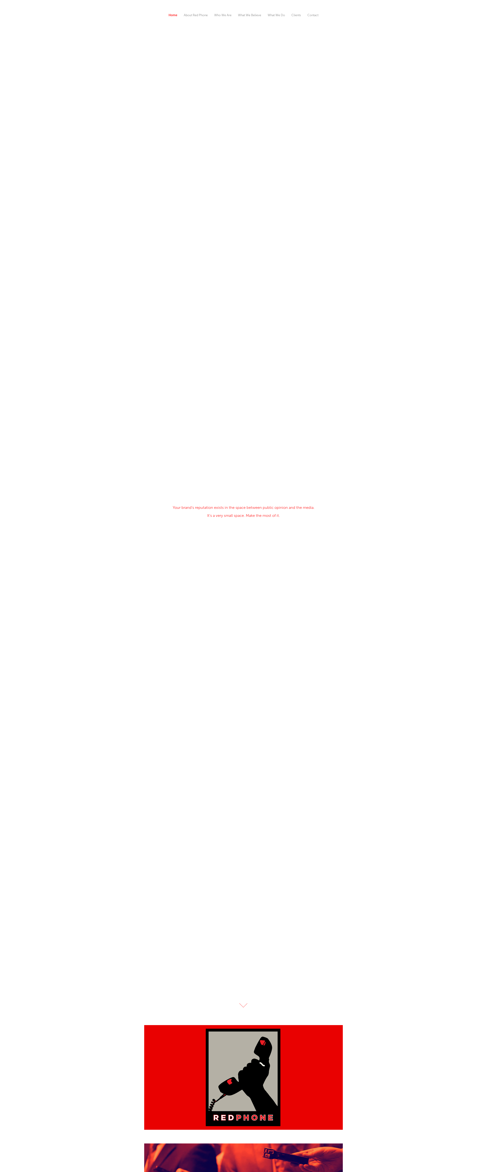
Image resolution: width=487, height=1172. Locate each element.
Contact (312, 15)
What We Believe (249, 15)
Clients (296, 15)
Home (173, 15)
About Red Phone (196, 15)
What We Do (276, 15)
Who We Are (223, 15)
